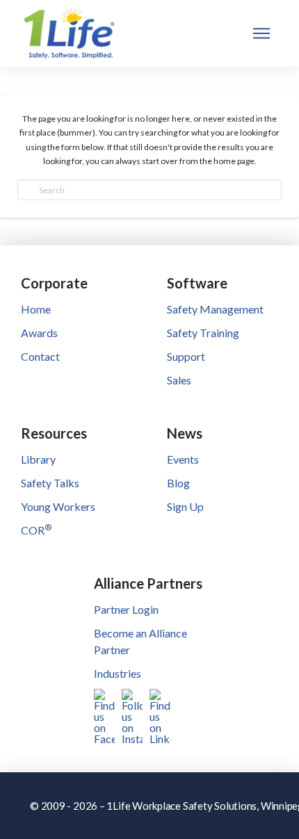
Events (183, 459)
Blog (178, 482)
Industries (117, 673)
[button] (261, 33)
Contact (40, 356)
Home (36, 309)
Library (38, 459)
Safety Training (203, 332)
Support (186, 356)
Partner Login (126, 609)
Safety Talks (50, 482)
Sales (179, 379)
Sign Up (185, 506)
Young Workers (58, 506)
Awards (39, 332)
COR (36, 530)
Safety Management (215, 309)
